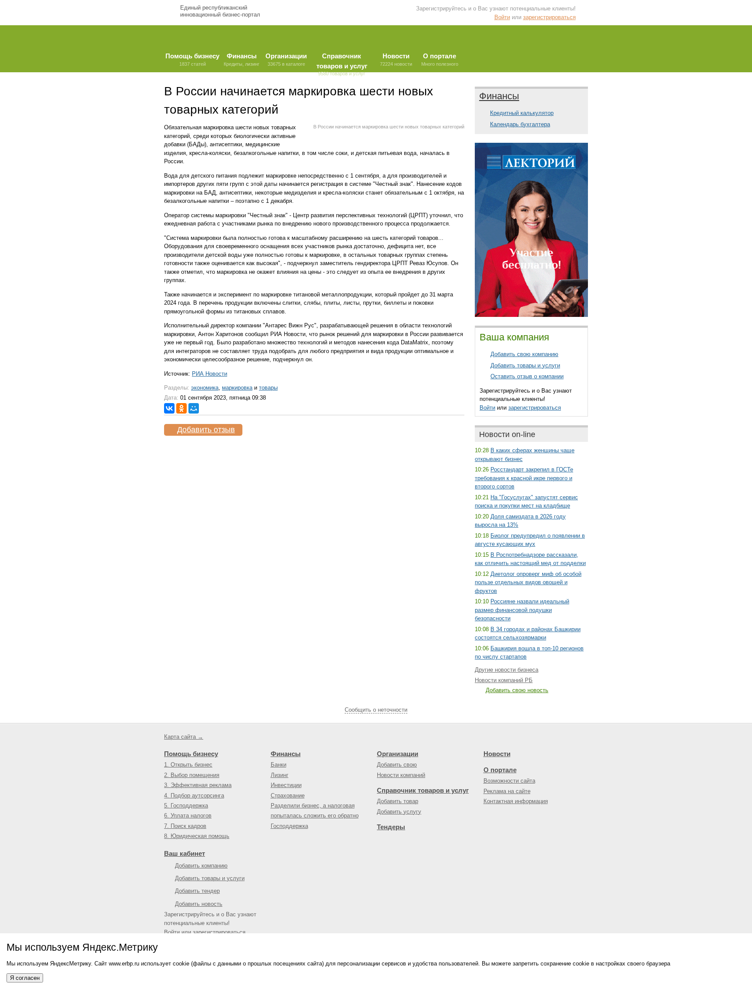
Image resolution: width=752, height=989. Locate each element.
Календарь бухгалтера (520, 124)
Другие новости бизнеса (506, 669)
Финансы (499, 96)
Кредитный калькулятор (522, 113)
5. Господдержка (186, 805)
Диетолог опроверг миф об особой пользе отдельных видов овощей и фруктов (528, 582)
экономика (204, 387)
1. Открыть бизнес (188, 764)
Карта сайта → (183, 736)
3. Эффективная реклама (198, 785)
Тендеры (391, 827)
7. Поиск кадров (185, 826)
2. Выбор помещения (191, 775)
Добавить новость (198, 904)
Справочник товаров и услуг (423, 790)
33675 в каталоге (286, 59)
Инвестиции (286, 785)
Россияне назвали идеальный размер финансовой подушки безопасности (522, 610)
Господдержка (289, 826)
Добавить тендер (197, 891)
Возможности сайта (509, 780)
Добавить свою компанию (524, 354)
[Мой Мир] (193, 408)
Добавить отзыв (206, 429)
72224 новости (396, 59)
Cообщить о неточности (376, 709)
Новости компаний (401, 775)
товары (268, 387)
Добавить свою (397, 764)
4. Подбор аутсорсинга (194, 795)
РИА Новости (209, 373)
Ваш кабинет (184, 853)
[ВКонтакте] (169, 408)
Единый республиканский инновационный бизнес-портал (220, 11)
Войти (502, 17)
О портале (500, 770)
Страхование (288, 795)
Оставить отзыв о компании (527, 376)
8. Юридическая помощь (196, 836)
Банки (278, 764)
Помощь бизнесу (191, 753)
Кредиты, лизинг (241, 59)
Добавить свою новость (517, 690)
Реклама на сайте (506, 791)
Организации (397, 753)
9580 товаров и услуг (341, 62)
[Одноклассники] (181, 408)
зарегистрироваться (549, 17)
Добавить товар (397, 801)
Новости (496, 753)
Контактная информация (515, 801)
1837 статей (192, 59)
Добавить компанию (201, 865)
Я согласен (25, 978)
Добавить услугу (399, 811)
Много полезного (439, 59)
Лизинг (280, 775)
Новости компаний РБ (504, 680)
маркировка (237, 387)
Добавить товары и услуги (525, 365)
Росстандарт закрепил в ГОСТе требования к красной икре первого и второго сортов (524, 478)
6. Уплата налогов (188, 815)
